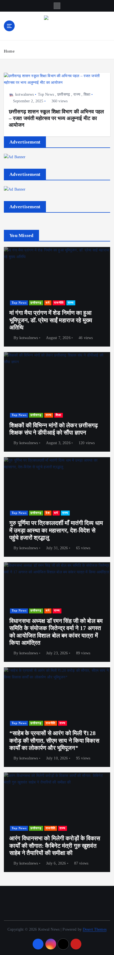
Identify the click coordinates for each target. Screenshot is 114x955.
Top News (46, 94)
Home (9, 51)
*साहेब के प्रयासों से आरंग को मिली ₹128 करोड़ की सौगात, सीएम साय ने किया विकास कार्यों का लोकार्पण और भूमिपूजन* (54, 740)
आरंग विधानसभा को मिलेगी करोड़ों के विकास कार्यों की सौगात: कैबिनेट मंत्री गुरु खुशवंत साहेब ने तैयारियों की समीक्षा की (54, 845)
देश (48, 512)
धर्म (48, 302)
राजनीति (59, 302)
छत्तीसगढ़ (63, 94)
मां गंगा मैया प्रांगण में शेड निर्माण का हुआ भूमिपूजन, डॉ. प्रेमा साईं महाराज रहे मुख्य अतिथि (50, 320)
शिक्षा (87, 94)
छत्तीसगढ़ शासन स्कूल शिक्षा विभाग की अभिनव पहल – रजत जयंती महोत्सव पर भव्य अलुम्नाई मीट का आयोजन (56, 118)
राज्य (76, 94)
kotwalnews (24, 94)
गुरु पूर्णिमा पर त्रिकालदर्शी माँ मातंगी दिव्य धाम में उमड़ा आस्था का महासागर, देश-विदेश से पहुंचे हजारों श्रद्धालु (56, 530)
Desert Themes (95, 929)
